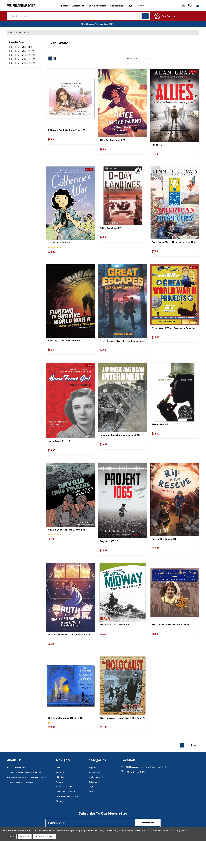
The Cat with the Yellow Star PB (171, 624)
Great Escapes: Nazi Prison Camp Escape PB (122, 341)
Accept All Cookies (44, 836)
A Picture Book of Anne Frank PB (66, 130)
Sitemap (60, 801)
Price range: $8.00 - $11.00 (21, 51)
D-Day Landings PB (110, 228)
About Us (60, 772)
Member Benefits (64, 786)
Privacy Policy (179, 830)
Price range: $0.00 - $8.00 (21, 47)
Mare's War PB (160, 424)
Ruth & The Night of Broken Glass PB (69, 634)
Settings (9, 836)
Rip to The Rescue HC (164, 539)
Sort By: (129, 58)
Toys (129, 5)
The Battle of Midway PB (114, 624)
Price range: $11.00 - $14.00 (22, 55)
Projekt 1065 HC (109, 541)
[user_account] (182, 5)
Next (194, 745)
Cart (58, 767)
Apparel (64, 5)
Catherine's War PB (59, 242)
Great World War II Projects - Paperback (175, 328)
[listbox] (143, 58)
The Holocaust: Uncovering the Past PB (122, 718)
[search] (145, 16)
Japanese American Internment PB (120, 435)
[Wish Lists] (188, 5)
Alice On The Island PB (112, 140)
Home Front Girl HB (59, 441)
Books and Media (97, 5)
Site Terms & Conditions (67, 796)
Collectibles (116, 5)
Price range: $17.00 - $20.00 (22, 63)
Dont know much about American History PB (175, 242)
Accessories (78, 5)
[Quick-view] (71, 92)
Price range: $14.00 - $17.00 (22, 59)
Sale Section (168, 16)
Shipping (60, 777)
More (139, 5)
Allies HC (157, 144)
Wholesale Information (66, 791)
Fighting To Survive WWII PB (64, 340)
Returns (59, 782)
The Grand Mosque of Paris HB (65, 718)
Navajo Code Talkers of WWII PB (66, 529)
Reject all (24, 836)
